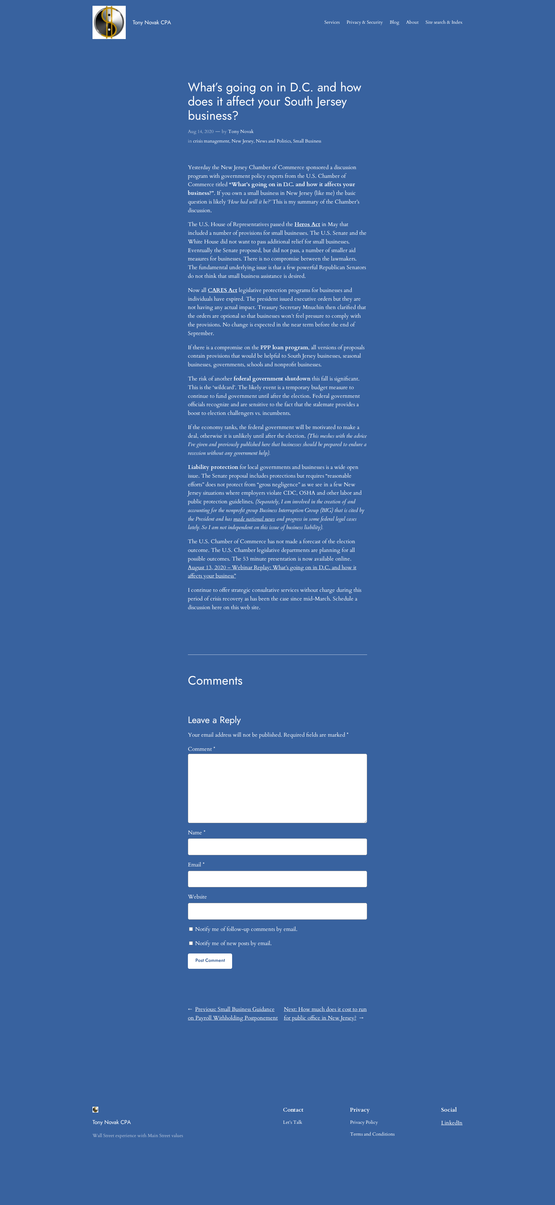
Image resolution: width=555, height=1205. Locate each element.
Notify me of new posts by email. (233, 943)
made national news (254, 519)
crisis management (211, 141)
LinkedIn (451, 1123)
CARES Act (222, 290)
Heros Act (307, 224)
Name (197, 832)
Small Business (307, 141)
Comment (201, 749)
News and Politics (273, 141)
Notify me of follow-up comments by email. (246, 929)
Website (197, 897)
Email (196, 864)
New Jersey (243, 141)
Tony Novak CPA (152, 22)
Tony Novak (241, 131)
